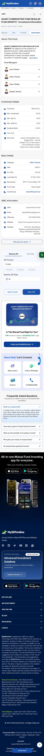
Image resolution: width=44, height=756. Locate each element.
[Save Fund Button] (34, 14)
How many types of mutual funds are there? (19, 426)
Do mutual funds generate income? (16, 446)
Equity (3, 26)
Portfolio (23, 33)
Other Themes (12, 26)
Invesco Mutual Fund (31, 691)
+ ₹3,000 (20, 270)
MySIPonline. (20, 723)
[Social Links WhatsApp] (32, 545)
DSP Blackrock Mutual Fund (19, 693)
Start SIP (31, 292)
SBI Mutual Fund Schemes (26, 702)
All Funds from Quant (20, 242)
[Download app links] (13, 471)
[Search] (31, 3)
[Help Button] (39, 744)
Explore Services (14, 574)
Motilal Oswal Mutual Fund (29, 684)
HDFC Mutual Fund (29, 686)
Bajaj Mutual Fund (8, 682)
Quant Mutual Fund (33, 192)
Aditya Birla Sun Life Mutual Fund (14, 689)
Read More (33, 58)
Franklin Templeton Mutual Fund (13, 698)
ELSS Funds (31, 711)
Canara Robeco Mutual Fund (12, 691)
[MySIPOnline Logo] (10, 3)
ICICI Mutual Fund (25, 680)
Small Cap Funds (31, 714)
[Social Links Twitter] (15, 545)
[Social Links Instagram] (26, 545)
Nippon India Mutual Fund (11, 705)
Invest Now (22, 750)
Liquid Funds (6, 714)
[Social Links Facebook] (3, 545)
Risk (13, 33)
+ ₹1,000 (8, 270)
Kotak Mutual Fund (9, 702)
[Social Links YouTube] (20, 545)
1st (9, 279)
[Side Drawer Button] (40, 3)
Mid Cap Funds (7, 716)
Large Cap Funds (19, 711)
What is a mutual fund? (11, 407)
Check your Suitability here (21, 344)
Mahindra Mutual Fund (10, 684)
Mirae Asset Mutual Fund (11, 686)
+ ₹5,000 (31, 270)
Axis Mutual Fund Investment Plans (15, 696)
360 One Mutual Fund (24, 682)
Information (35, 33)
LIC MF (4, 693)
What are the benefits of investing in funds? (19, 433)
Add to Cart (13, 292)
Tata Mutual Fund (29, 700)
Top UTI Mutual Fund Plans (12, 700)
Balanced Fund (17, 714)
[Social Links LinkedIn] (9, 545)
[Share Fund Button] (40, 14)
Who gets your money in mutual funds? (17, 439)
